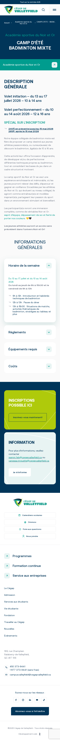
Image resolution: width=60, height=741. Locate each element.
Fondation (9, 615)
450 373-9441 (17, 666)
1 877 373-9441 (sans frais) (24, 670)
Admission (9, 595)
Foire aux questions (32, 529)
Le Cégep (9, 588)
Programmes (22, 556)
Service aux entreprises (29, 575)
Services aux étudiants (16, 601)
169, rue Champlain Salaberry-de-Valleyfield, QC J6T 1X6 (16, 654)
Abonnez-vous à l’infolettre (30, 711)
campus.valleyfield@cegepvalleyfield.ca (30, 674)
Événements (10, 635)
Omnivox (32, 522)
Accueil (7, 23)
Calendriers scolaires (32, 515)
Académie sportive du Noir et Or (23, 22)
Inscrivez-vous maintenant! (27, 417)
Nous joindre (32, 536)
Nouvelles (9, 628)
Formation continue (27, 566)
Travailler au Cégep (14, 622)
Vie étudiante (11, 608)
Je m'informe (20, 472)
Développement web (28, 734)
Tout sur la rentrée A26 (30, 2)
